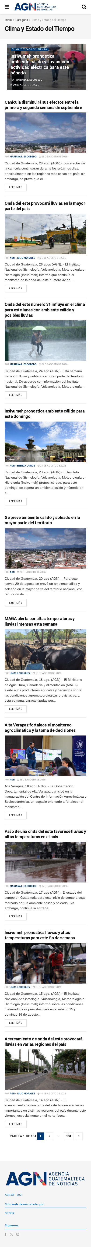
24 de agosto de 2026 (54, 364)
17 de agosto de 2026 (54, 886)
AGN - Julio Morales (22, 258)
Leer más (15, 187)
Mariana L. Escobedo (29, 80)
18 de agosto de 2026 (48, 673)
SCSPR (9, 1213)
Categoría (21, 20)
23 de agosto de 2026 (53, 465)
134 (68, 1136)
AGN (12, 572)
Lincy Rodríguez (20, 673)
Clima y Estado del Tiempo (49, 20)
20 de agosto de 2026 (32, 572)
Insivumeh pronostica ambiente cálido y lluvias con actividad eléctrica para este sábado (39, 64)
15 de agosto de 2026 (48, 987)
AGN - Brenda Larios (22, 465)
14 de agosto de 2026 (53, 1093)
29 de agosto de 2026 (26, 85)
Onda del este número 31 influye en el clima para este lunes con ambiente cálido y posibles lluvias (45, 310)
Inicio (8, 20)
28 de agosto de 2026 (54, 156)
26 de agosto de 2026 (53, 258)
